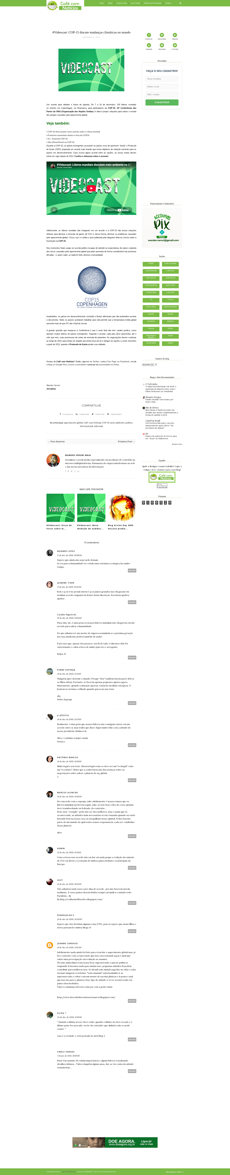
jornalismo (151, 321)
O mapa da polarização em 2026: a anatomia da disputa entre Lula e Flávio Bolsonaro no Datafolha (160, 389)
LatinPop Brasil (152, 420)
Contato (168, 3)
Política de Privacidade (152, 3)
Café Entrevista (151, 271)
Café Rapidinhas (151, 285)
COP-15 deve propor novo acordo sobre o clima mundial (74, 132)
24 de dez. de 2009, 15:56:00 (69, 1017)
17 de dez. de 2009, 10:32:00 (69, 587)
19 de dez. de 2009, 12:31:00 (69, 674)
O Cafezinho (151, 384)
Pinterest (116, 414)
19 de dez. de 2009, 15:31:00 (69, 852)
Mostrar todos (177, 444)
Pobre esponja (66, 670)
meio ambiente (117, 422)
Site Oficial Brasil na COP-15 (61, 142)
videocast (98, 426)
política (170, 328)
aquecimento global (73, 422)
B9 (146, 433)
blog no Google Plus (57, 364)
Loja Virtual (135, 3)
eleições (151, 314)
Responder (132, 570)
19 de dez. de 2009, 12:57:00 (69, 719)
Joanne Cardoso (67, 943)
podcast (151, 328)
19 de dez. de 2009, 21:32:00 (69, 947)
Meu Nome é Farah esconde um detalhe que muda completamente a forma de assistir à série (161, 412)
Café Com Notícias (68, 1172)
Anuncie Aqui (121, 3)
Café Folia (170, 271)
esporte (170, 314)
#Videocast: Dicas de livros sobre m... (59, 527)
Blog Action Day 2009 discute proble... (120, 527)
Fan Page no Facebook (118, 361)
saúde (170, 336)
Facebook (68, 414)
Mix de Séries (151, 407)
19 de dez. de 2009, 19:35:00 (69, 884)
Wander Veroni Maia (78, 455)
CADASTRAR (162, 102)
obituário (170, 321)
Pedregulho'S (65, 915)
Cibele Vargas (66, 1051)
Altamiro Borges (153, 397)
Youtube (175, 49)
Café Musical (170, 278)
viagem (170, 343)
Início (102, 3)
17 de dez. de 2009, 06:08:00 (69, 555)
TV (151, 299)
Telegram (161, 49)
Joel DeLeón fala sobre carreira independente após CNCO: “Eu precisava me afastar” (159, 425)
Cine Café (170, 292)
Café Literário (151, 278)
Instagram (162, 39)
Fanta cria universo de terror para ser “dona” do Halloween (161, 437)
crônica (170, 299)
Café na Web (151, 292)
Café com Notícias (92, 422)
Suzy (60, 880)
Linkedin (84, 414)
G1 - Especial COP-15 (58, 139)
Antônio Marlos (67, 757)
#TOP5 (151, 263)
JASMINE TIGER (65, 583)
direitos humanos (170, 307)
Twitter (96, 361)
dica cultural (151, 307)
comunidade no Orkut (109, 364)
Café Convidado (170, 263)
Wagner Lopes (66, 551)
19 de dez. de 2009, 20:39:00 (69, 919)
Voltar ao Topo (174, 1172)
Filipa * (61, 1013)
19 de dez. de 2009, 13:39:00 (69, 761)
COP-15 (105, 422)
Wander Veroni (53, 385)
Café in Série (170, 285)
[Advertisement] (115, 18)
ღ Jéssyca (63, 715)
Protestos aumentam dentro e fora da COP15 (68, 135)
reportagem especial (151, 336)
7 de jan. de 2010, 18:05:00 (68, 1056)
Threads (175, 39)
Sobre (110, 3)
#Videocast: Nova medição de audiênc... (90, 527)
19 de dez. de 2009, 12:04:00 (69, 618)
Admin (61, 848)
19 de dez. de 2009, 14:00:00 (69, 796)
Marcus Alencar (67, 792)
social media (151, 343)
